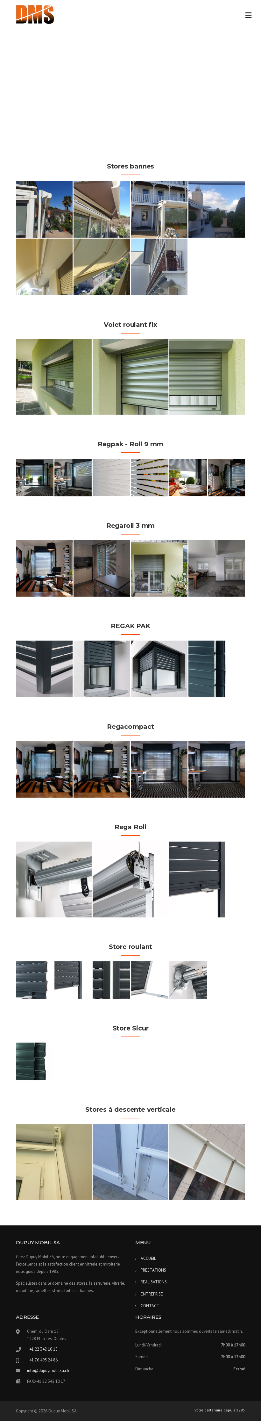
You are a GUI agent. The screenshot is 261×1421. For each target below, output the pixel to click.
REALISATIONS (154, 1282)
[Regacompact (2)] (44, 769)
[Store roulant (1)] (34, 980)
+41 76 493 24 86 (42, 1360)
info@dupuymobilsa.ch (48, 1370)
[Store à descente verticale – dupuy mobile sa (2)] (54, 1162)
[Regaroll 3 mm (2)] (102, 568)
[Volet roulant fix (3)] (207, 377)
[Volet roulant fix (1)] (54, 377)
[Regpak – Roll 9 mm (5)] (188, 477)
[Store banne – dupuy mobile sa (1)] (44, 267)
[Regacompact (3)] (102, 769)
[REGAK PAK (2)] (102, 669)
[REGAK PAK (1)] (44, 669)
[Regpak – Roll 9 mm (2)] (73, 477)
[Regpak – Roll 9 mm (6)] (226, 477)
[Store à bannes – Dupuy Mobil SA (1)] (44, 209)
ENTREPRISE (152, 1294)
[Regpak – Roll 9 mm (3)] (111, 477)
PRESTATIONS (153, 1270)
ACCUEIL (148, 1258)
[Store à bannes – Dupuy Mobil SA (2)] (102, 209)
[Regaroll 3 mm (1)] (44, 568)
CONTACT (150, 1306)
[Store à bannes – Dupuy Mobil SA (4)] (216, 209)
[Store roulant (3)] (111, 980)
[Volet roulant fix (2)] (130, 377)
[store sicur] (34, 1061)
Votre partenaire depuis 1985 (219, 1410)
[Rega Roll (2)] (130, 879)
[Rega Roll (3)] (207, 879)
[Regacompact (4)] (159, 769)
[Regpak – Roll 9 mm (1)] (34, 477)
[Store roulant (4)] (150, 980)
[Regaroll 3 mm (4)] (216, 568)
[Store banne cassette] (159, 267)
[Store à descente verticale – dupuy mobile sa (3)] (130, 1162)
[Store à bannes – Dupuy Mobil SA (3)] (159, 209)
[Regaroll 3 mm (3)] (159, 568)
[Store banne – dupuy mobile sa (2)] (102, 267)
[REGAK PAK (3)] (159, 669)
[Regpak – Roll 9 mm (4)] (150, 477)
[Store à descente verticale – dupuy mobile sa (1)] (207, 1162)
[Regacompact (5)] (216, 769)
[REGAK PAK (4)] (216, 669)
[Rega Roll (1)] (54, 879)
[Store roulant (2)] (73, 980)
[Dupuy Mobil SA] (35, 14)
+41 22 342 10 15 (42, 1349)
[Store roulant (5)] (188, 980)
